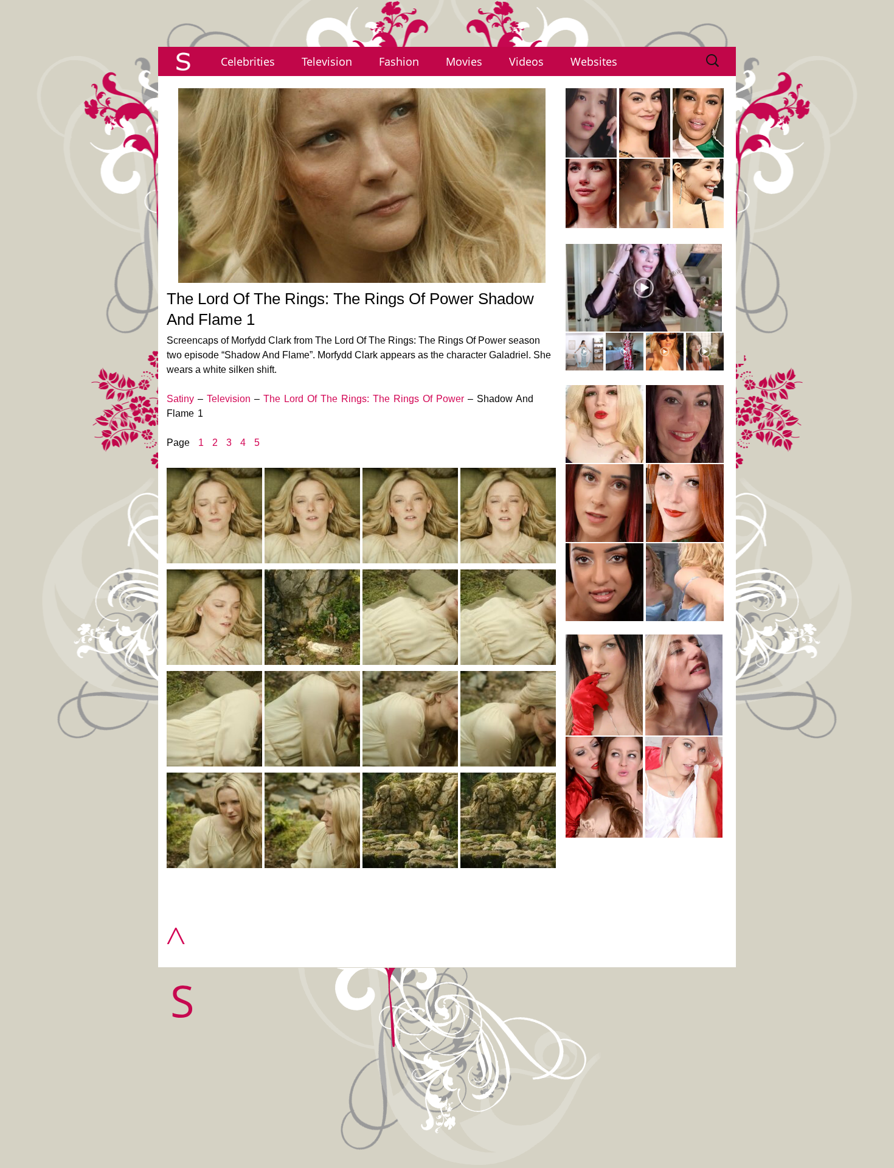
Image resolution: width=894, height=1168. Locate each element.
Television (327, 61)
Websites (593, 61)
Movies (464, 61)
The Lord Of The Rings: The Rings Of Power (363, 399)
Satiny (180, 399)
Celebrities (248, 61)
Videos (526, 61)
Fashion (399, 61)
